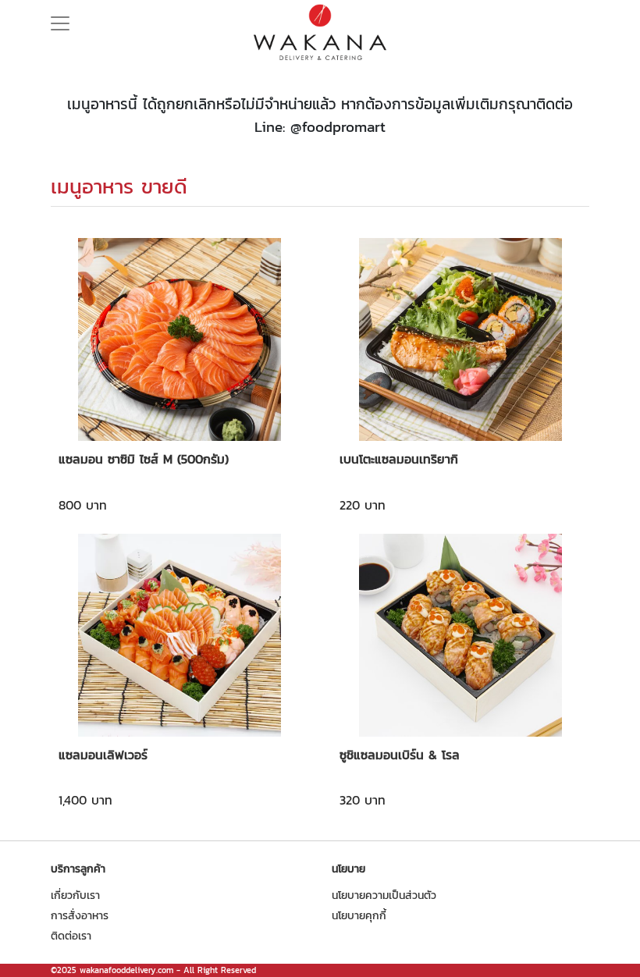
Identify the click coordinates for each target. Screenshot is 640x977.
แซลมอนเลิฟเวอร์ (103, 754)
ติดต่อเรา (71, 936)
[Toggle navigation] (60, 19)
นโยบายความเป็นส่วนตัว (384, 895)
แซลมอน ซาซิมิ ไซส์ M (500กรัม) (144, 458)
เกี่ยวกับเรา (75, 895)
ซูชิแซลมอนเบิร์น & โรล (400, 754)
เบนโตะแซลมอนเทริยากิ (399, 458)
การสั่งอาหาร (79, 916)
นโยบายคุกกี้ (359, 916)
